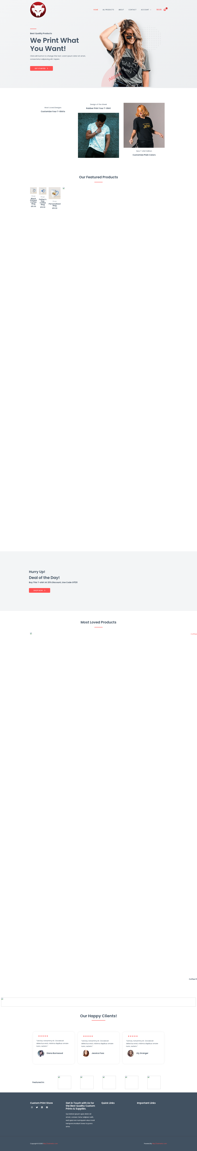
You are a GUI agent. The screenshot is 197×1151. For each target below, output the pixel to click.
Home (95, 10)
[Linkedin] (42, 1107)
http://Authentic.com (50, 1144)
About (121, 10)
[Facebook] (47, 1107)
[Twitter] (37, 1107)
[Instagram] (32, 1107)
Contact (132, 10)
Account (145, 10)
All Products (108, 10)
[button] (150, 10)
